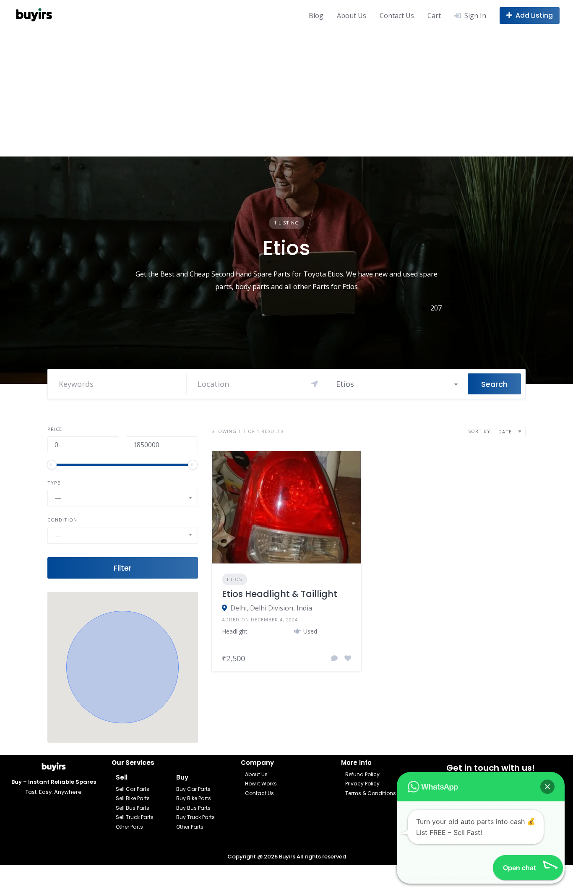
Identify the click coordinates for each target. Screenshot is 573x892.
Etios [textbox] (345, 384)
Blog (316, 15)
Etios (234, 579)
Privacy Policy (362, 783)
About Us (351, 15)
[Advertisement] (286, 93)
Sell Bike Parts (133, 798)
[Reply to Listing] (334, 658)
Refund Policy (362, 774)
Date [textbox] (505, 431)
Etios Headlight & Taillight (279, 594)
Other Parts (129, 826)
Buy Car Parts (193, 789)
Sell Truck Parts (135, 817)
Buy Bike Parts (193, 798)
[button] (122, 667)
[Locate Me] (315, 384)
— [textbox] (58, 498)
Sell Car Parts (132, 789)
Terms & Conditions (370, 793)
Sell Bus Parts (132, 807)
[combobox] (396, 384)
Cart (434, 15)
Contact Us (397, 15)
